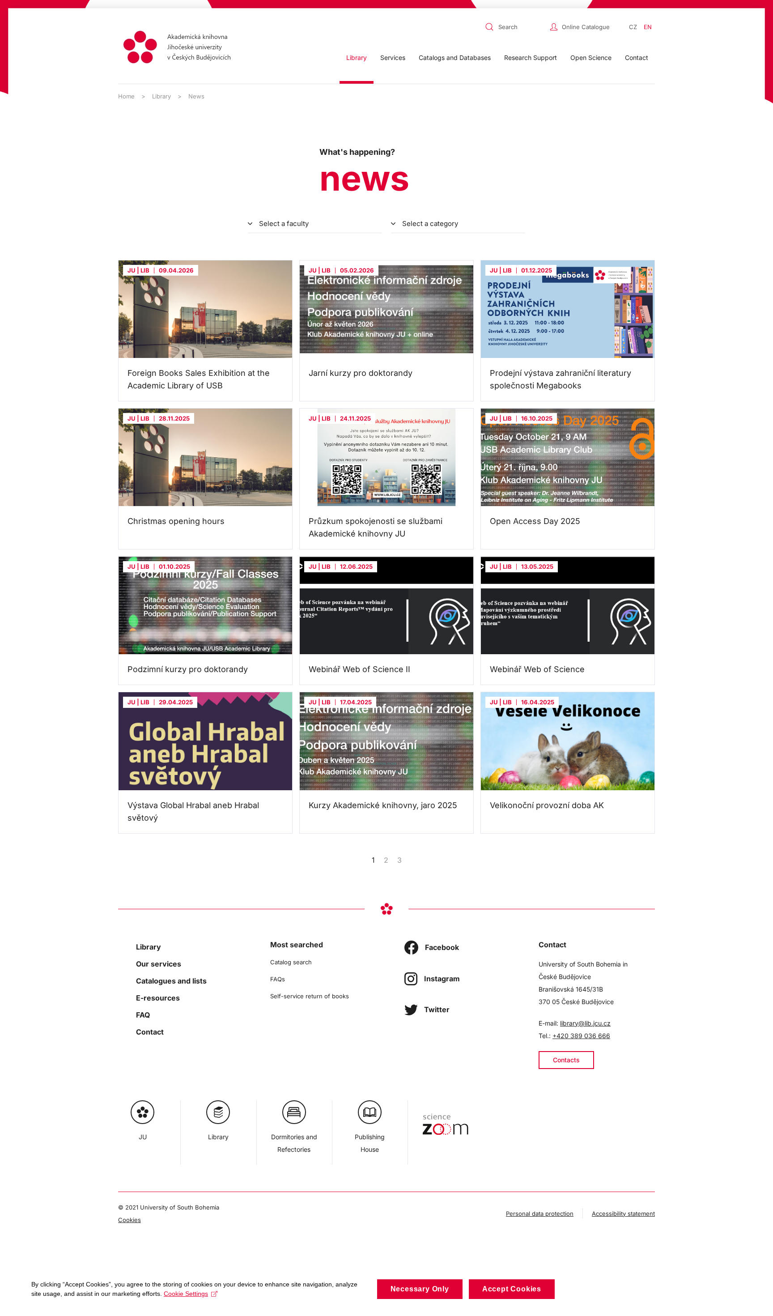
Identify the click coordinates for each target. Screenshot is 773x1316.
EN (648, 26)
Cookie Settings (186, 1293)
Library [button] (356, 57)
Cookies (129, 1219)
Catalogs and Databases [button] (455, 57)
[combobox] (515, 27)
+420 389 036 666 (581, 1035)
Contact (636, 57)
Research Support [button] (530, 57)
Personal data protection (539, 1213)
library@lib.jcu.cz (585, 1023)
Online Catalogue (586, 26)
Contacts (566, 1060)
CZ (633, 26)
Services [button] (392, 57)
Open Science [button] (591, 57)
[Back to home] (180, 48)
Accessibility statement (623, 1213)
